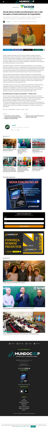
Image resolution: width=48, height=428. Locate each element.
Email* (5, 217)
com (6, 109)
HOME (24, 399)
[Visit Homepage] (24, 2)
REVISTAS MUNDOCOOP (24, 402)
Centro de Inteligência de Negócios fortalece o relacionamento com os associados (18, 308)
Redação (8, 21)
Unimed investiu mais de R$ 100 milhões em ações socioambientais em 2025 (38, 150)
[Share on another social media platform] (44, 50)
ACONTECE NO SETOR (7, 331)
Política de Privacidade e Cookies (24, 426)
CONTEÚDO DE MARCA (25, 21)
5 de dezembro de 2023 (16, 21)
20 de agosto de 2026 (36, 171)
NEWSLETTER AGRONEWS (24, 408)
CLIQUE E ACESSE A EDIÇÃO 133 (24, 384)
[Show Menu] (3, 2)
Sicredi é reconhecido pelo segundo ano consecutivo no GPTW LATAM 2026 (38, 169)
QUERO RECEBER (24, 226)
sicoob (26, 109)
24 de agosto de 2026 (21, 154)
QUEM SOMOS (24, 400)
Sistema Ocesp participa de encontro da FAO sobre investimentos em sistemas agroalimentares (21, 333)
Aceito (33, 426)
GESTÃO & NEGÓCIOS (33, 21)
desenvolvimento (12, 109)
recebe (22, 109)
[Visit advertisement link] (24, 194)
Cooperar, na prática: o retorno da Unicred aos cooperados (14, 282)
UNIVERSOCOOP (24, 403)
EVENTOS (24, 405)
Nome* (5, 221)
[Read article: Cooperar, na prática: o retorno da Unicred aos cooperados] (9, 143)
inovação (18, 109)
